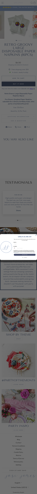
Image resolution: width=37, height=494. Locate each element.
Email (15, 242)
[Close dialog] (36, 235)
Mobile (15, 246)
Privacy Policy (15, 252)
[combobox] (15, 248)
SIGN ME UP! (24, 254)
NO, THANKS (24, 257)
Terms (17, 252)
